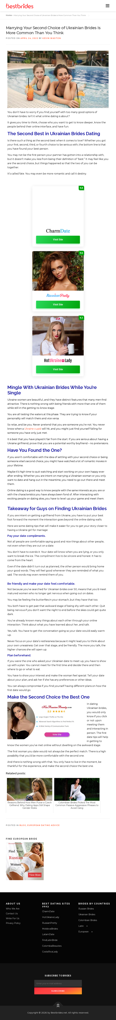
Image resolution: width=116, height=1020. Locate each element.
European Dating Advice (43, 825)
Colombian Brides (87, 920)
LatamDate (48, 934)
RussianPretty (49, 923)
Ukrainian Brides (86, 914)
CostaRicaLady (50, 951)
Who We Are (12, 908)
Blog (22, 825)
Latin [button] (81, 926)
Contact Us (12, 913)
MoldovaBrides (50, 928)
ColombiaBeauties (51, 946)
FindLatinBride (50, 940)
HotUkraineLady (50, 917)
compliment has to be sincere (58, 556)
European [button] (83, 931)
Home (9, 15)
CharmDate (48, 911)
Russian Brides (86, 908)
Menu (107, 5)
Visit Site (58, 239)
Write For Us (12, 918)
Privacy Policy (13, 923)
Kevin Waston (51, 38)
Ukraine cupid (32, 428)
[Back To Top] (58, 1005)
